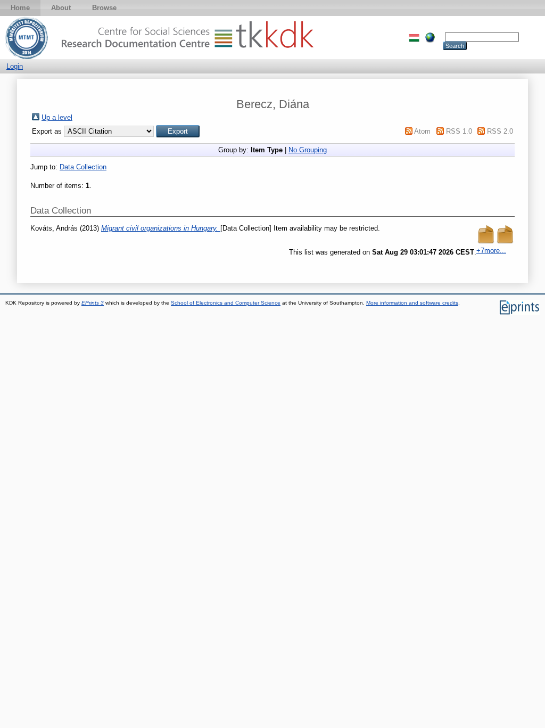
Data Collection (83, 167)
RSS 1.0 (459, 131)
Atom (422, 131)
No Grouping (307, 150)
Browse (104, 8)
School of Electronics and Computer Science (225, 303)
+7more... (491, 251)
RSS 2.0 (500, 131)
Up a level (57, 117)
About (61, 8)
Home (20, 8)
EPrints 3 (92, 303)
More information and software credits (412, 303)
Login (14, 66)
